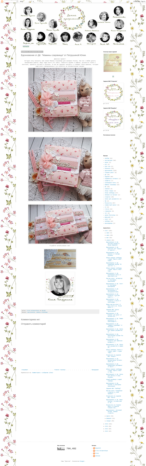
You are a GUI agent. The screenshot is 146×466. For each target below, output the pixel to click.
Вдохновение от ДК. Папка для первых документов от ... (114, 330)
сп (105, 207)
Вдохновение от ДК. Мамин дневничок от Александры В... (114, 320)
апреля (108, 240)
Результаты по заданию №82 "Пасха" (113, 396)
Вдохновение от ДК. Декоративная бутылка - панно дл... (114, 360)
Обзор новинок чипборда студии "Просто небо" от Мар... (114, 371)
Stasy (97, 453)
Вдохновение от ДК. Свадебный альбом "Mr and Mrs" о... (114, 264)
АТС (106, 164)
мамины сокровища (42, 312)
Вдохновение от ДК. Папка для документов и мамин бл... (114, 346)
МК (105, 187)
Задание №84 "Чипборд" (113, 388)
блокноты (107, 168)
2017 (107, 230)
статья (107, 209)
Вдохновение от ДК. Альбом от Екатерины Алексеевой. (113, 385)
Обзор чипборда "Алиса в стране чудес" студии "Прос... (114, 351)
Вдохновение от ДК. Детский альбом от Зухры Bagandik (113, 244)
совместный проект (111, 205)
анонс (106, 162)
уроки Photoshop (110, 215)
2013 (107, 431)
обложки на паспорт (111, 195)
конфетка (107, 180)
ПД (105, 201)
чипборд (107, 221)
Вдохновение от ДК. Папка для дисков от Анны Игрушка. (114, 376)
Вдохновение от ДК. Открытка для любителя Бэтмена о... (114, 341)
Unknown (97, 456)
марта (108, 416)
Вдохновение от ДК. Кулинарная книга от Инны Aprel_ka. (113, 275)
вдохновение (31, 312)
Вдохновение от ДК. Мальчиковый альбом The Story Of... (114, 336)
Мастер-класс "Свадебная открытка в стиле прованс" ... (114, 392)
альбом (107, 158)
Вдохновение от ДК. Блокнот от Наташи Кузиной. (113, 254)
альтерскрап (108, 160)
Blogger (82, 461)
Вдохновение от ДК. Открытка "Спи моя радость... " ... (113, 295)
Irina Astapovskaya (101, 450)
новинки (107, 189)
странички (108, 211)
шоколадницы (108, 223)
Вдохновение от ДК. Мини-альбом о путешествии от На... (114, 401)
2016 (107, 424)
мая (107, 237)
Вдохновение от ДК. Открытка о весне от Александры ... (113, 301)
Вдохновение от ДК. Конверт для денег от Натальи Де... (114, 315)
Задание (107, 176)
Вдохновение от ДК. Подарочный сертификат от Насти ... (114, 365)
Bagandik (98, 448)
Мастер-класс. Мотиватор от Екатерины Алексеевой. (114, 280)
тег (106, 213)
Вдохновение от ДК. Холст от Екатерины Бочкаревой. (114, 285)
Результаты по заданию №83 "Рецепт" (113, 355)
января (108, 421)
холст (106, 219)
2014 (107, 429)
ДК (105, 174)
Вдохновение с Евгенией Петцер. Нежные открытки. (114, 412)
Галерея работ (109, 172)
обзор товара (109, 191)
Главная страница (59, 370)
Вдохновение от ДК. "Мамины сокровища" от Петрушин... (114, 325)
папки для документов (112, 199)
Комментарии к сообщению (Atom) (42, 372)
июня (108, 235)
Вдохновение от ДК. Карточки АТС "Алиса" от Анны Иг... (114, 249)
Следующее (25, 370)
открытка (107, 197)
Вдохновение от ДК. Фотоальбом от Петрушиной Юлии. (112, 290)
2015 (107, 426)
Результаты (108, 203)
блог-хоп (107, 166)
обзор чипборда (110, 193)
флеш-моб (107, 217)
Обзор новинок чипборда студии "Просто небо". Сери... (114, 269)
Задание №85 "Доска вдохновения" (112, 310)
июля (108, 233)
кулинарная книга (110, 182)
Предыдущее (95, 370)
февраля (109, 418)
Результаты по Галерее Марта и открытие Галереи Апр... (113, 406)
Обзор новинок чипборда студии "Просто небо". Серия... (114, 259)
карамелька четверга (111, 178)
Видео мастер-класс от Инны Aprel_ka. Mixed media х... (114, 306)
